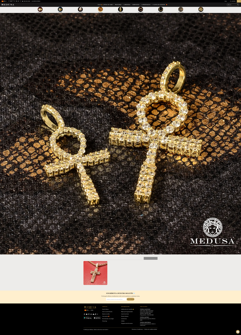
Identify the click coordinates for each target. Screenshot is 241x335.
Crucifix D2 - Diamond (95, 273)
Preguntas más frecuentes (127, 323)
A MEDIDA (127, 4)
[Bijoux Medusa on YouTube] (10, 1)
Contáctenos (124, 318)
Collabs (122, 321)
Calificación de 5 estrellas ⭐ (127, 309)
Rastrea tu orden (106, 314)
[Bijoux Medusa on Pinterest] (12, 1)
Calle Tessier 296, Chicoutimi (146, 310)
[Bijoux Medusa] (20, 4)
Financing (104, 321)
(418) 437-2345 (148, 313)
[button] (238, 332)
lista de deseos (105, 309)
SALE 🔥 (100, 4)
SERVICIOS (136, 4)
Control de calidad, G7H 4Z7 (146, 312)
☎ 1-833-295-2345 (26, 1)
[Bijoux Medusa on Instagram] (14, 1)
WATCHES (118, 4)
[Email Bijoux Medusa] (20, 1)
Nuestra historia (124, 316)
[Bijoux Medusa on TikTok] (18, 1)
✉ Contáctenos (36, 1)
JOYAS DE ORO (108, 4)
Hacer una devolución (107, 311)
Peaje (141, 315)
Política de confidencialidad (150, 329)
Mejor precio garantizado (127, 311)
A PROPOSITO (146, 4)
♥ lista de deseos (159, 4)
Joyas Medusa (90, 329)
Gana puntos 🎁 (105, 316)
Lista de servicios (125, 314)
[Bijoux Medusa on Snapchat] (16, 1)
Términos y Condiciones (137, 329)
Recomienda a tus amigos (108, 318)
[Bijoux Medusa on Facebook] (8, 1)
